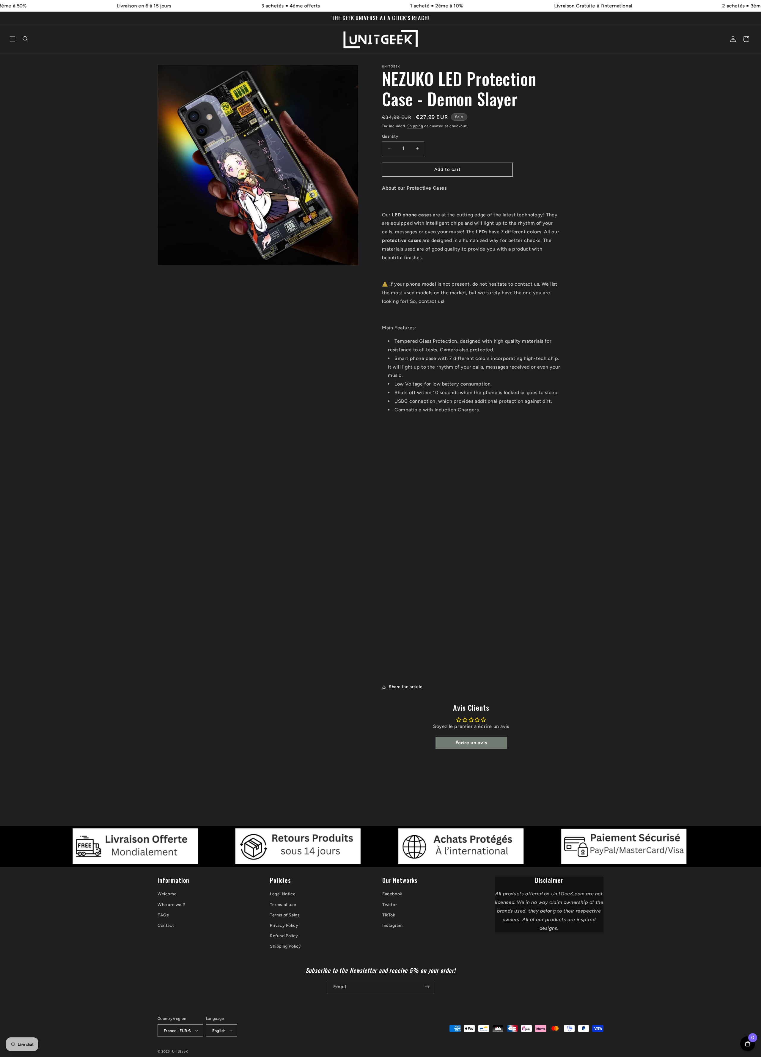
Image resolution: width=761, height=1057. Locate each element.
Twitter (389, 904)
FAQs (163, 915)
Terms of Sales (285, 915)
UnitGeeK (180, 1051)
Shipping (415, 126)
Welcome (167, 893)
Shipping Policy (285, 946)
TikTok (388, 915)
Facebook (392, 893)
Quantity (390, 136)
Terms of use (283, 904)
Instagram (392, 925)
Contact (166, 925)
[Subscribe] (427, 987)
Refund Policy (284, 935)
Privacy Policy (284, 925)
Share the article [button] (405, 686)
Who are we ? (171, 904)
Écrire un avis (471, 742)
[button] (12, 38)
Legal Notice (282, 893)
